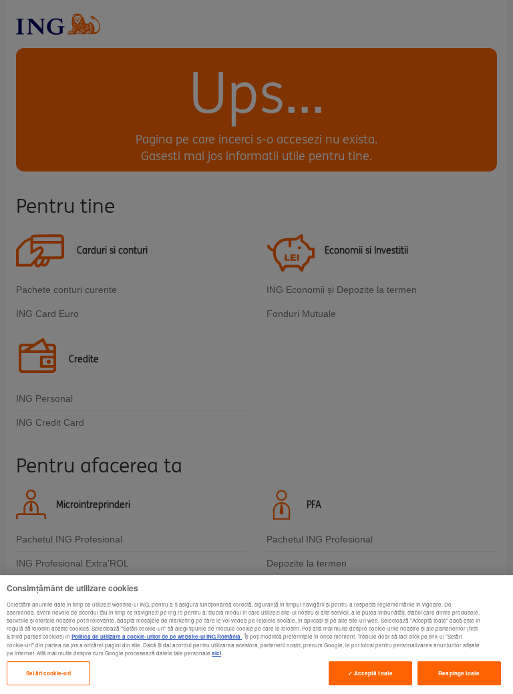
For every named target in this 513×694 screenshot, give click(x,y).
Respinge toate (459, 673)
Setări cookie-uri (48, 673)
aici (216, 653)
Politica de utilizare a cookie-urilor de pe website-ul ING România (156, 636)
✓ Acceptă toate (370, 673)
